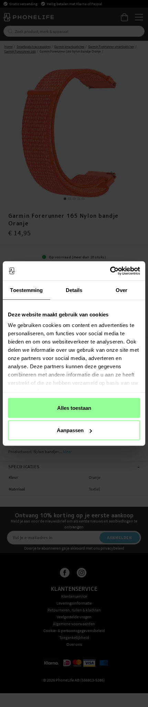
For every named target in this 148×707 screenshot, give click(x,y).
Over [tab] (121, 290)
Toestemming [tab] (26, 290)
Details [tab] (74, 290)
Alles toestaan (74, 408)
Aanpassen (70, 430)
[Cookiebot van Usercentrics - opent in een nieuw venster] (110, 271)
